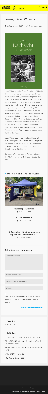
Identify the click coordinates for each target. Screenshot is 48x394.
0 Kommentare (35, 26)
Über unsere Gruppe (28, 388)
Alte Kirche (9, 358)
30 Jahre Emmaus (24, 218)
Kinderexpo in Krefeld (24, 209)
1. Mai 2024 (9, 354)
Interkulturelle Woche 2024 (17, 347)
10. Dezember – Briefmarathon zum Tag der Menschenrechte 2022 (24, 233)
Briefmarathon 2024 (13, 337)
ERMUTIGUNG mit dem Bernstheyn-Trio (22, 341)
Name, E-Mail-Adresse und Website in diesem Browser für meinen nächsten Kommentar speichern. (22, 299)
